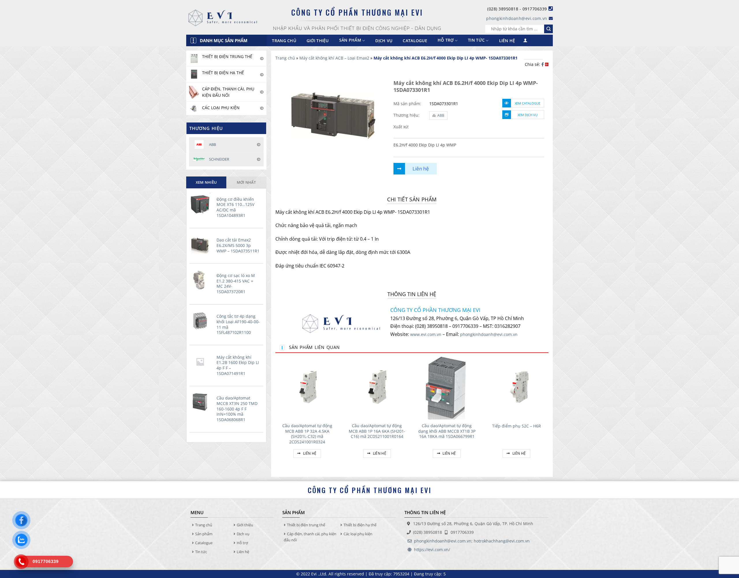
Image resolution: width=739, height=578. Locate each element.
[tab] (206, 182)
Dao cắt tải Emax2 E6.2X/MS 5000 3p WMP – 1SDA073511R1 (238, 245)
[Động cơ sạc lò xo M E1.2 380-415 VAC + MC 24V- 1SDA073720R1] (201, 280)
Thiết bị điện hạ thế (360, 524)
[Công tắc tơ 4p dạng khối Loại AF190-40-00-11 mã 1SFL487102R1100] (201, 320)
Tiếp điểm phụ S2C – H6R (516, 426)
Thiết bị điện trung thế (306, 524)
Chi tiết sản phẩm (411, 199)
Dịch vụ (383, 40)
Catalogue (415, 40)
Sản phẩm (203, 533)
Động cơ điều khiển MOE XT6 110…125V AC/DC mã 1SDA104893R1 (235, 207)
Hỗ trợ (446, 40)
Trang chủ (284, 40)
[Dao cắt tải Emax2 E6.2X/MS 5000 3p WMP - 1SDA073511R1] (201, 244)
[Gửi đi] (548, 29)
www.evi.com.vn (425, 334)
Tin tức (476, 40)
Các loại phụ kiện (358, 533)
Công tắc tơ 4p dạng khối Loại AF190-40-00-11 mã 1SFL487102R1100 (238, 324)
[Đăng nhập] (525, 40)
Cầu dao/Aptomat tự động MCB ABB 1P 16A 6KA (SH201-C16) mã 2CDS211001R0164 (377, 431)
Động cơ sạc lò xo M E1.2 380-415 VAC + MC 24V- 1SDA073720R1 (236, 283)
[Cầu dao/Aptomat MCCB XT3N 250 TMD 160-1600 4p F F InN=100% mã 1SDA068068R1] (201, 402)
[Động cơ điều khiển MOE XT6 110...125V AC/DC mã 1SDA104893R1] (201, 203)
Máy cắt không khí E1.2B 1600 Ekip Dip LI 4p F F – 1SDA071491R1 (238, 365)
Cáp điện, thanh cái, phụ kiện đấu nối (310, 536)
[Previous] (275, 413)
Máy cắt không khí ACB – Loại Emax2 (334, 58)
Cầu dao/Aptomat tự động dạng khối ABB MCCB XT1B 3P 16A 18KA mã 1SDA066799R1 (446, 431)
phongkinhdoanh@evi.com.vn (516, 18)
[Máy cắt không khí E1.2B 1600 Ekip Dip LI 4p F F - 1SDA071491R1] (201, 361)
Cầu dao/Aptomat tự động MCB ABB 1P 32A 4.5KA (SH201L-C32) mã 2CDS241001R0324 (307, 434)
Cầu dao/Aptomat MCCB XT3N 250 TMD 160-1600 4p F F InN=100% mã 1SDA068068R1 (237, 408)
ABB (440, 115)
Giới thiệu (318, 40)
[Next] (548, 413)
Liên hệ (507, 40)
